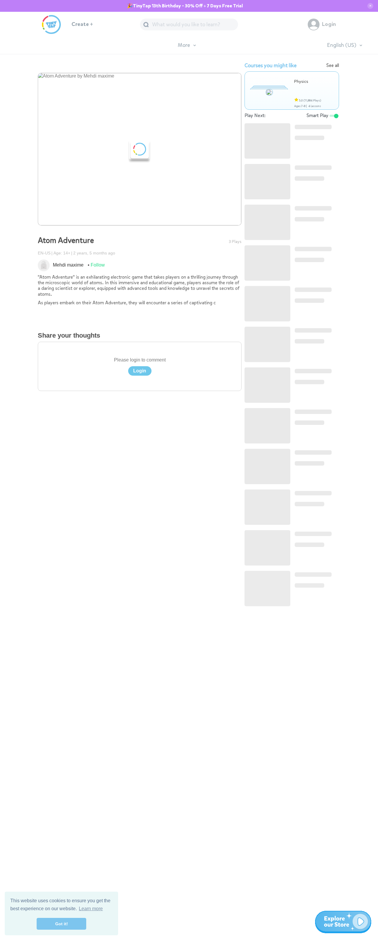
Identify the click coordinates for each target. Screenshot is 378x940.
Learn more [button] (91, 908)
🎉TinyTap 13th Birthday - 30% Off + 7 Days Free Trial (185, 6)
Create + (82, 24)
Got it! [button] (61, 923)
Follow (98, 264)
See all (332, 65)
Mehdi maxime (68, 264)
